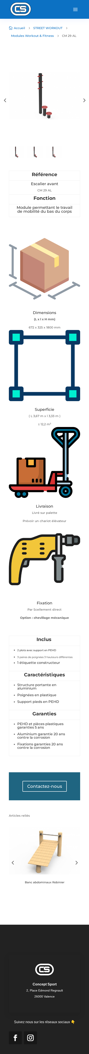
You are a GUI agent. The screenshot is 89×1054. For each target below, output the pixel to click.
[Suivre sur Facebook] (15, 1037)
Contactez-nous (44, 786)
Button (25, 895)
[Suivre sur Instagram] (30, 1037)
